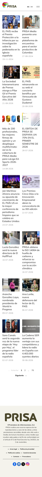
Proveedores (26, 456)
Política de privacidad (27, 449)
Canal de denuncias (29, 453)
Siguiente (19, 375)
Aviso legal (13, 449)
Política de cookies (14, 453)
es (28, 7)
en (32, 7)
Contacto (16, 456)
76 (33, 370)
